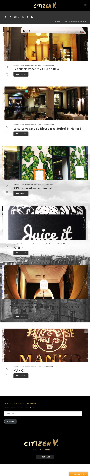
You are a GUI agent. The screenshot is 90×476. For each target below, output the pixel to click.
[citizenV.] (45, 5)
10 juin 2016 (50, 303)
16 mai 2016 (50, 367)
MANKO (19, 370)
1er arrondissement (26, 244)
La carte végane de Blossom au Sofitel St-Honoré (47, 128)
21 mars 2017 (50, 184)
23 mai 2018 (50, 65)
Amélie (17, 65)
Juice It (18, 247)
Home (54, 22)
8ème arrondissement (77, 22)
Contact (45, 457)
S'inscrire (10, 421)
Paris (66, 22)
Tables (59, 22)
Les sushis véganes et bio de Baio (36, 69)
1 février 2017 (62, 244)
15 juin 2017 (50, 125)
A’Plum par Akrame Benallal (32, 188)
